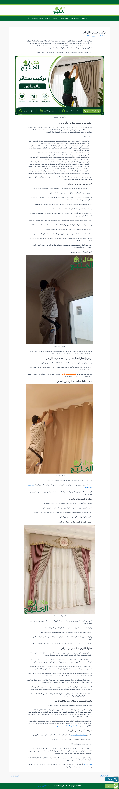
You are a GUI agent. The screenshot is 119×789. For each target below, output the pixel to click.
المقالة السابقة (104, 776)
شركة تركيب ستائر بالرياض (78, 735)
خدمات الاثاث (75, 18)
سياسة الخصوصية (37, 18)
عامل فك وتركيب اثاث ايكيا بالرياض (67, 726)
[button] (28, 18)
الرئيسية (84, 18)
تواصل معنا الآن (87, 764)
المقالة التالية (14, 776)
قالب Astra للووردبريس (45, 786)
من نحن (47, 18)
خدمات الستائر (64, 18)
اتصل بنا (55, 18)
